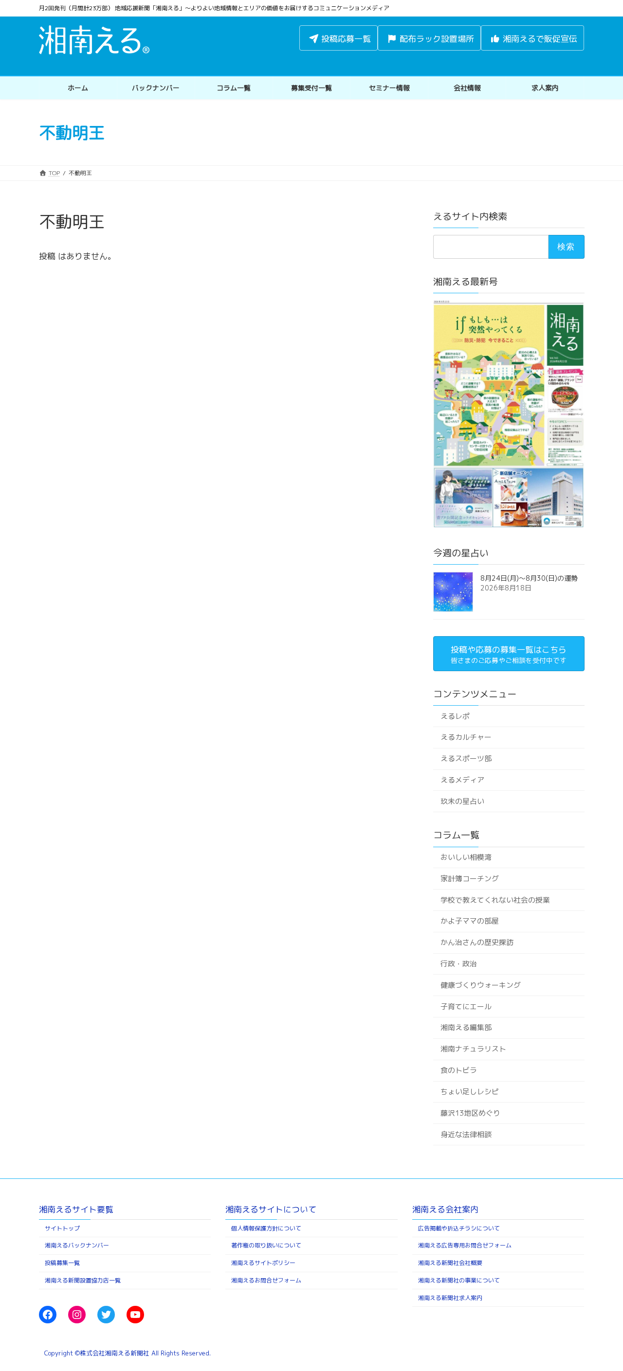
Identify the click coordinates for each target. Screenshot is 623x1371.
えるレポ (454, 716)
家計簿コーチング (469, 878)
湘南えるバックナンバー (77, 1245)
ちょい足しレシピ (469, 1091)
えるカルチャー (465, 737)
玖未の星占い (462, 801)
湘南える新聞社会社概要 (450, 1263)
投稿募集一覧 (62, 1263)
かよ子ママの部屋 (469, 921)
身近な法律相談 (465, 1134)
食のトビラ (458, 1070)
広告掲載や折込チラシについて (459, 1228)
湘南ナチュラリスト (473, 1049)
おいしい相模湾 (465, 857)
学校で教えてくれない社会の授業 (495, 899)
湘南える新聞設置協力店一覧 (83, 1280)
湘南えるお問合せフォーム (266, 1280)
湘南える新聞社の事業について (459, 1280)
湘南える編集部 (465, 1027)
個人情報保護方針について (266, 1228)
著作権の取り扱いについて (266, 1245)
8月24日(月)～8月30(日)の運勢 (529, 578)
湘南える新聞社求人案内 (450, 1298)
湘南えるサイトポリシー (263, 1263)
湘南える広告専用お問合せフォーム (465, 1245)
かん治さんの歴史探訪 (476, 942)
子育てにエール (465, 1006)
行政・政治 (458, 964)
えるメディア (462, 780)
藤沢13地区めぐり (470, 1113)
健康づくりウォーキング (480, 985)
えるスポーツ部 (465, 758)
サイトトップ (62, 1228)
